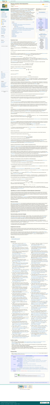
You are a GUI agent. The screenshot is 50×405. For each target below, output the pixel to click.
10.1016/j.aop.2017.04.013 (16, 292)
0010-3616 (24, 264)
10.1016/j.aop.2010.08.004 (21, 315)
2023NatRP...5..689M (36, 273)
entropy (17, 109)
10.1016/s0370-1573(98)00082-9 (23, 299)
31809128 (39, 335)
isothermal (35, 83)
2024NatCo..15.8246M (36, 300)
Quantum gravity (38, 361)
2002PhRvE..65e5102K (17, 333)
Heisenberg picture (14, 61)
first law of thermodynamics (19, 68)
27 (42, 156)
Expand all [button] (2, 42)
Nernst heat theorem (23, 161)
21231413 (34, 328)
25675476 (39, 262)
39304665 (40, 299)
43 (46, 231)
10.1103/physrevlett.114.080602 (17, 289)
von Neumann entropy (42, 124)
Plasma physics (33, 359)
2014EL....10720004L (17, 320)
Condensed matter (30, 360)
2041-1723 (41, 277)
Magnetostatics (29, 359)
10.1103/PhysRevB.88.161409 (42, 331)
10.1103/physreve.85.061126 (42, 248)
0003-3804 (23, 253)
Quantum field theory (32, 361)
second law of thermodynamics (16, 101)
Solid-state (45, 360)
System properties (40, 22)
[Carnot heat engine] (42, 15)
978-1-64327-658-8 (38, 342)
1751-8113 (39, 267)
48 (43, 233)
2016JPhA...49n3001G (36, 268)
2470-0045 (34, 308)
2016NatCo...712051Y (41, 278)
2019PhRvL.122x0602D (43, 315)
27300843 (39, 308)
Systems (41, 21)
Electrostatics (25, 359)
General (24, 362)
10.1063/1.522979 (16, 267)
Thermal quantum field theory (16, 239)
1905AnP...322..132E (17, 254)
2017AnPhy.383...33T (25, 292)
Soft (42, 360)
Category (43, 30)
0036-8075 (44, 303)
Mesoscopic (37, 360)
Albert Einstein (32, 10)
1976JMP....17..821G (17, 268)
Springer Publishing (23, 249)
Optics (33, 365)
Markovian (12, 85)
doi (12, 253)
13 (44, 93)
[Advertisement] (4, 58)
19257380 (39, 323)
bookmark (46, 4)
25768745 (15, 290)
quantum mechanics (24, 9)
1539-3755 (34, 249)
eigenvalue (24, 115)
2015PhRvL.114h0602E (22, 290)
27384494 (34, 278)
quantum (21, 13)
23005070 (39, 249)
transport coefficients (22, 217)
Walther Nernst (45, 160)
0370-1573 (15, 300)
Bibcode (15, 246)
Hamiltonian (15, 45)
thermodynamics (18, 9)
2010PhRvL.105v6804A (41, 328)
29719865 (23, 328)
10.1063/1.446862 (22, 277)
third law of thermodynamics (30, 160)
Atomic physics (25, 365)
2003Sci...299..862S (40, 304)
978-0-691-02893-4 (22, 257)
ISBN (27, 249)
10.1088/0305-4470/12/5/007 (20, 274)
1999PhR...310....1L (21, 300)
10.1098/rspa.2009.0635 (41, 257)
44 (33, 232)
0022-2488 (22, 267)
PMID (13, 290)
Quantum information (43, 361)
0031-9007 (24, 289)
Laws (41, 20)
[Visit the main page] (5, 6)
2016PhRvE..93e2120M (36, 309)
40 (25, 224)
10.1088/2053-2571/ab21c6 (29, 342)
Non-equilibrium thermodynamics (29, 382)
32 (18, 211)
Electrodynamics (20, 359)
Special (26, 362)
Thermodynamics (42, 12)
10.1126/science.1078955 (38, 303)
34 (43, 218)
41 (44, 231)
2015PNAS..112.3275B (36, 263)
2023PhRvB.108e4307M (37, 287)
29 (34, 177)
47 (35, 232)
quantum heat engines (42, 91)
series (43, 33)
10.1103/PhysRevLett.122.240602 (39, 314)
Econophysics (18, 369)
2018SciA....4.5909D (17, 329)
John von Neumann (13, 121)
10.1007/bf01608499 (18, 264)
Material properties (40, 23)
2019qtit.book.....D (18, 246)
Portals (5, 9)
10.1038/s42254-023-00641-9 (36, 272)
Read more (39, 375)
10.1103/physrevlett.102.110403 (38, 252)
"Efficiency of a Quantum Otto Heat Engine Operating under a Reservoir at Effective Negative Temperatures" (39, 313)
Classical (14, 359)
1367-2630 (25, 324)
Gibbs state (27, 78)
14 (35, 95)
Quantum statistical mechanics (16, 238)
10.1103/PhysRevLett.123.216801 (42, 334)
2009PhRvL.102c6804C (36, 324)
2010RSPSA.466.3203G (39, 258)
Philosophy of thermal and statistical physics (41, 382)
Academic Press (16, 308)
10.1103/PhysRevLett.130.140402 (39, 295)
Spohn (28, 136)
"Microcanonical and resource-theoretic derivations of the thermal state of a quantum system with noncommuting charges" (39, 276)
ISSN (21, 253)
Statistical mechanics (20, 360)
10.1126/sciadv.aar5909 (17, 328)
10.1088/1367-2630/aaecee (18, 324)
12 (42, 81)
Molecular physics (29, 365)
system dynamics (28, 53)
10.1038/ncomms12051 (35, 277)
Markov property (44, 53)
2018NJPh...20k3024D (17, 325)
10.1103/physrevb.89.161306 (19, 285)
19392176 (34, 253)
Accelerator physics (38, 359)
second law (20, 172)
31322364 (36, 315)
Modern (15, 364)
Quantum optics (39, 365)
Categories (11, 382)
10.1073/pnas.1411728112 (44, 261)
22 (14, 119)
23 (15, 141)
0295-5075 (20, 319)
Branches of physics (29, 355)
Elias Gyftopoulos (13, 19)
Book (44, 29)
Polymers (40, 360)
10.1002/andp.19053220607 (16, 253)
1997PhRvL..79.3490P (38, 319)
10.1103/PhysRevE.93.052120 (42, 307)
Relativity (21, 362)
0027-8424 (34, 262)
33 (19, 211)
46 (34, 232)
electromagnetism (13, 12)
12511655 (34, 304)
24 (33, 142)
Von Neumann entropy (32, 123)
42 (45, 231)
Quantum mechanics (43, 34)
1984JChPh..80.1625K (19, 278)
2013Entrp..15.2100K (17, 261)
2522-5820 (43, 272)
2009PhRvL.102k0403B (41, 253)
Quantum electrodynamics (26, 361)
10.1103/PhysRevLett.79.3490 (39, 318)
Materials (34, 360)
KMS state (27, 80)
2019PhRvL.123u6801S (36, 336)
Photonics (35, 365)
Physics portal (5, 2)
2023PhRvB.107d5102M (37, 282)
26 (41, 156)
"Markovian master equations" (21, 279)
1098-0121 (27, 285)
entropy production (32, 168)
